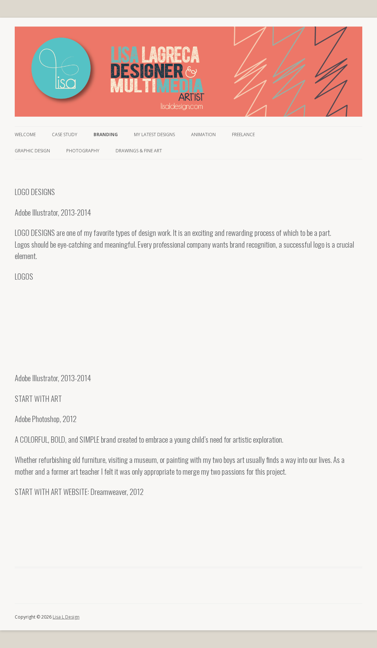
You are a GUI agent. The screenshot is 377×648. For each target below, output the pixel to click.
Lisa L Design (66, 617)
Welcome (25, 134)
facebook (354, 134)
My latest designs (154, 134)
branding (106, 134)
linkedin (329, 134)
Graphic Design (32, 151)
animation (203, 134)
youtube (314, 134)
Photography (82, 151)
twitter (345, 134)
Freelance (243, 134)
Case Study (64, 134)
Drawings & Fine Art (139, 151)
